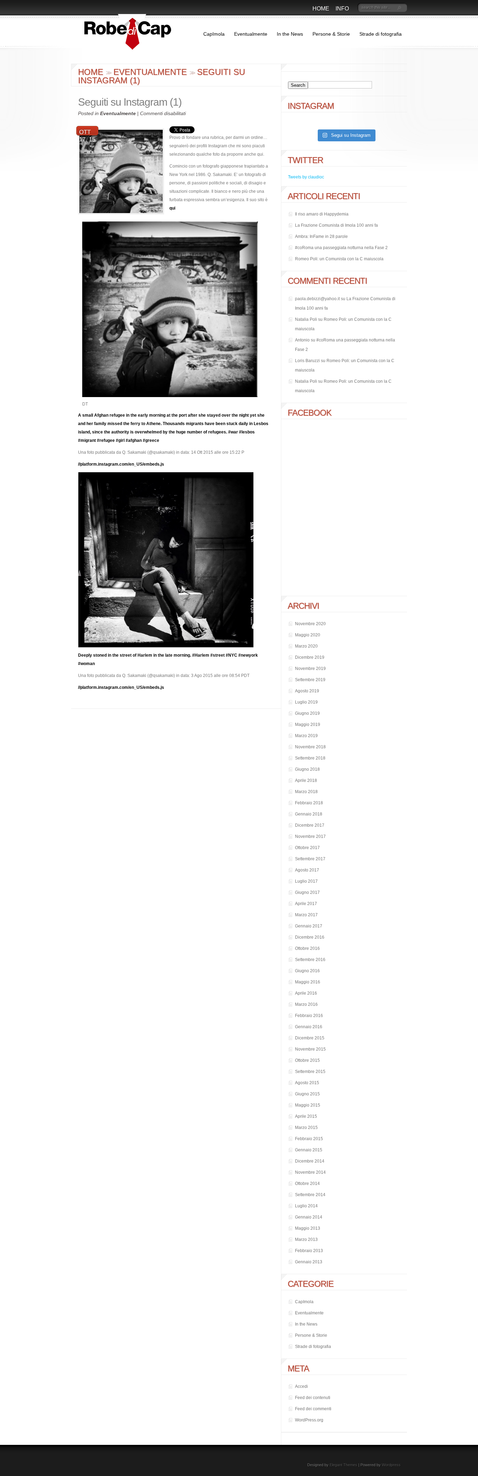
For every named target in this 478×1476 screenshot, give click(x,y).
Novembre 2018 (310, 746)
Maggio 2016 (307, 982)
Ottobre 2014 (307, 1183)
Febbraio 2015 (309, 1138)
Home (320, 9)
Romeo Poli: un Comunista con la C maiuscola (339, 258)
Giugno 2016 (307, 970)
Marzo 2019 (306, 735)
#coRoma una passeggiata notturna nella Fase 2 (341, 247)
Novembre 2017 (310, 836)
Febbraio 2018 (309, 802)
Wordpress (391, 1465)
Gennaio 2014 (308, 1217)
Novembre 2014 (310, 1172)
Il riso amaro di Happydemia (322, 214)
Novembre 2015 (310, 1049)
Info (342, 9)
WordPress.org (309, 1420)
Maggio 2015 (307, 1105)
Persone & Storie (331, 34)
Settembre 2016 (310, 959)
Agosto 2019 (307, 690)
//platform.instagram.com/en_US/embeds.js (121, 464)
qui (172, 208)
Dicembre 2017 (309, 825)
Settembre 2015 (310, 1071)
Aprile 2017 (306, 903)
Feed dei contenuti (312, 1397)
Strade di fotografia (380, 34)
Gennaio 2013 (308, 1261)
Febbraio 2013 (309, 1250)
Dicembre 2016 (309, 937)
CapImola (214, 34)
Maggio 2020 (307, 635)
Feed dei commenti (313, 1408)
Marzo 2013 (306, 1239)
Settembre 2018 (310, 758)
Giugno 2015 (307, 1094)
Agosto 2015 (307, 1082)
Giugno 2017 (307, 892)
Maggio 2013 (307, 1228)
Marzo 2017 (306, 914)
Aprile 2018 (306, 780)
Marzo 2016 (306, 1004)
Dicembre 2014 (309, 1161)
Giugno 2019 (307, 713)
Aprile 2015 (306, 1116)
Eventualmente (250, 34)
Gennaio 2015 (308, 1149)
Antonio (302, 340)
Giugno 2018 (307, 769)
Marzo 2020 (306, 646)
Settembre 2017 (310, 858)
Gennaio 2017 (308, 926)
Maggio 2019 (307, 724)
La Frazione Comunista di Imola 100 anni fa (336, 225)
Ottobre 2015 (307, 1060)
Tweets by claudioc (306, 177)
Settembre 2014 (310, 1194)
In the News (290, 34)
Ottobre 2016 (307, 948)
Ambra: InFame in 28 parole (321, 236)
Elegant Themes (343, 1465)
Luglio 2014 (306, 1205)
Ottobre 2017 (307, 847)
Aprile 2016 (306, 993)
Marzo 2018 (306, 791)
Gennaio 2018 (308, 814)
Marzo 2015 (306, 1127)
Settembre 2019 (310, 679)
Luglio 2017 (306, 881)
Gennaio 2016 (308, 1026)
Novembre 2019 (310, 668)
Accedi (301, 1386)
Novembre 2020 (310, 623)
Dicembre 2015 (309, 1038)
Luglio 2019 (306, 702)
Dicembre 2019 (309, 657)
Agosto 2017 (307, 870)
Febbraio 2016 (309, 1015)
